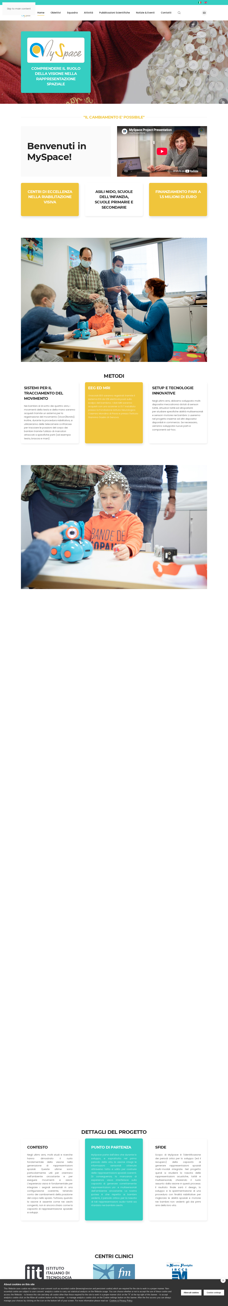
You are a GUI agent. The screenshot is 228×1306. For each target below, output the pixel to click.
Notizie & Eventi (145, 12)
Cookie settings (214, 1293)
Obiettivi (56, 12)
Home (40, 12)
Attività (88, 12)
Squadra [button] (72, 12)
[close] (223, 1280)
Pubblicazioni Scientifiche (114, 12)
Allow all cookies (191, 1293)
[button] (179, 13)
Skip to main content (19, 8)
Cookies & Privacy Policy (121, 1300)
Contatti (166, 12)
